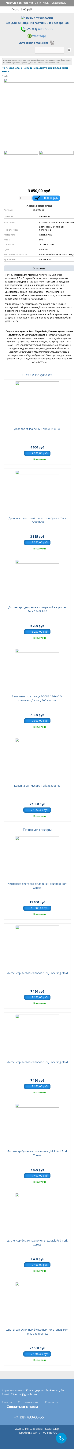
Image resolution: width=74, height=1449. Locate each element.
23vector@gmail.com (33, 43)
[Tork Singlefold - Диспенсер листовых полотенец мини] (21, 183)
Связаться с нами (22, 1406)
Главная (7, 1402)
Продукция (8, 60)
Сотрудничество (28, 1402)
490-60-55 (39, 29)
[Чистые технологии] (37, 19)
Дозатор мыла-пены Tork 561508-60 (37, 429)
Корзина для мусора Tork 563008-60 (37, 785)
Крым (46, 2)
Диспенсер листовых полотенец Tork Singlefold (37, 973)
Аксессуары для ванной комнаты (31, 60)
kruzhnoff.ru (50, 1432)
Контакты (51, 1402)
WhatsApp (39, 36)
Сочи (38, 2)
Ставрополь (58, 2)
